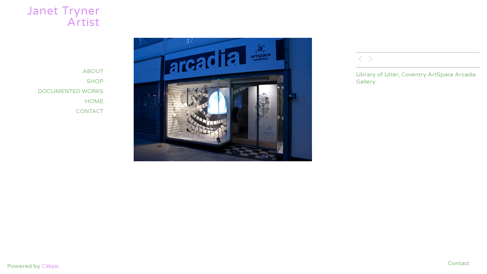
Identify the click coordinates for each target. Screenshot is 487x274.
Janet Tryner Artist (63, 16)
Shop (95, 81)
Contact (89, 111)
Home (94, 101)
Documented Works (70, 91)
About (93, 71)
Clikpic (50, 266)
